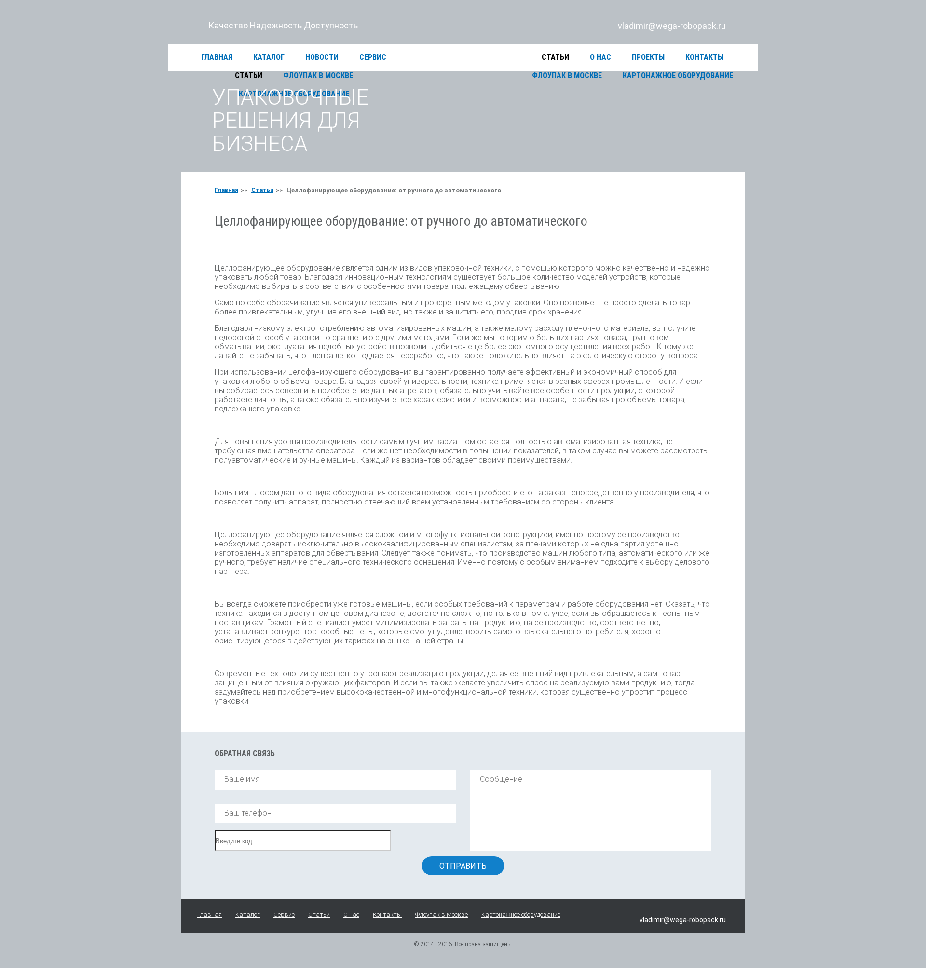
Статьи (555, 57)
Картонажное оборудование (520, 914)
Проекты (648, 57)
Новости (322, 57)
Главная (216, 57)
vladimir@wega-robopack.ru (672, 26)
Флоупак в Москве (441, 914)
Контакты (704, 57)
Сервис (372, 57)
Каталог (269, 57)
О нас (600, 57)
